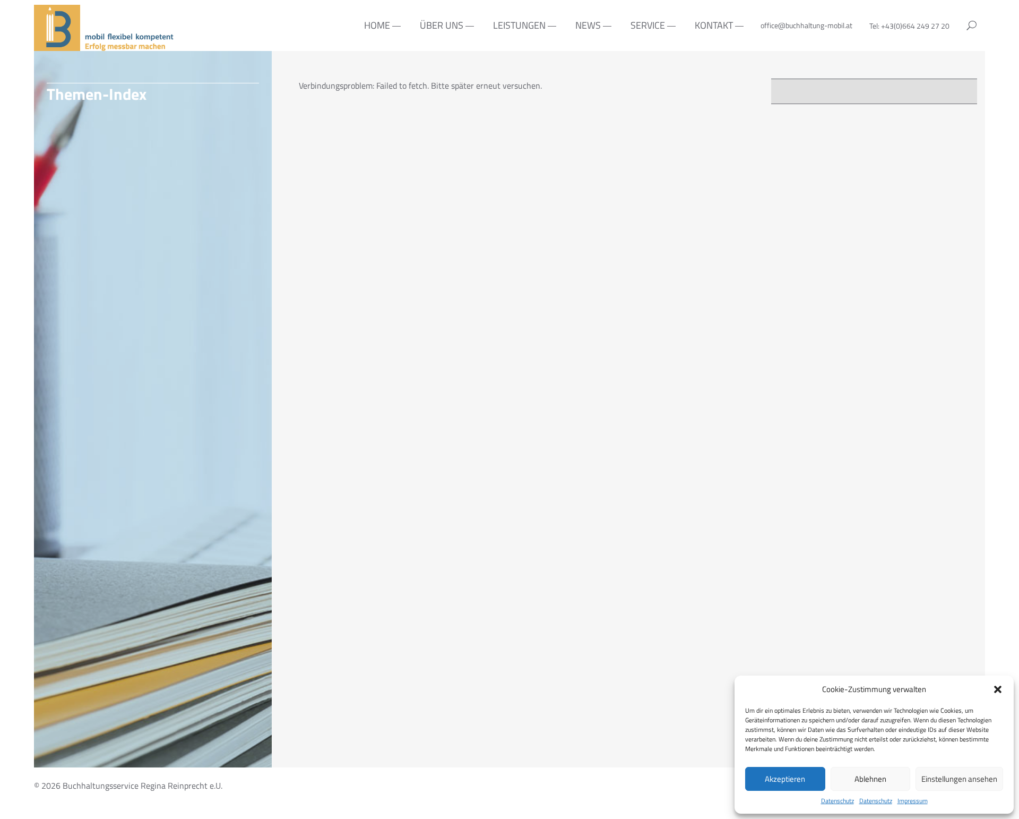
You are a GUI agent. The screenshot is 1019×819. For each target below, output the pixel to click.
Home (377, 25)
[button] (997, 689)
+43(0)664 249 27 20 (915, 25)
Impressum (912, 801)
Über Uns (441, 25)
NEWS (588, 25)
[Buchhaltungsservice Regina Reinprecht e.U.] (105, 44)
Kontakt (714, 25)
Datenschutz (837, 801)
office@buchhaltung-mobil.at (806, 25)
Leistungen (519, 25)
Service (648, 25)
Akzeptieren (785, 779)
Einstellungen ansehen (959, 779)
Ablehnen (870, 779)
